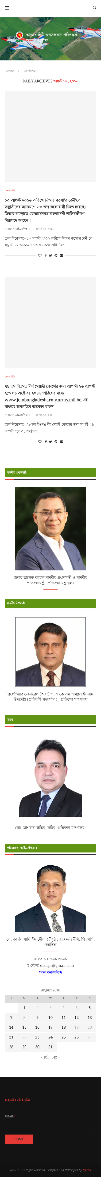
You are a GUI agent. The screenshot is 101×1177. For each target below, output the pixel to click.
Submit (19, 1139)
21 (11, 1037)
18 (64, 1027)
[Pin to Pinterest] (55, 255)
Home (9, 71)
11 (64, 1018)
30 (37, 1047)
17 (50, 1027)
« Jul (45, 1057)
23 (37, 1037)
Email (10, 1116)
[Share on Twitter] (50, 255)
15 (24, 1027)
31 (50, 1047)
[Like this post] (40, 255)
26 (76, 1037)
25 (64, 1037)
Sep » (55, 1057)
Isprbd (87, 1170)
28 (11, 1047)
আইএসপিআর (22, 229)
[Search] (94, 7)
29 (24, 1047)
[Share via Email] (61, 255)
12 (76, 1018)
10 (50, 1018)
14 (11, 1027)
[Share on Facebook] (46, 255)
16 (37, 1027)
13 (90, 1018)
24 (50, 1037)
